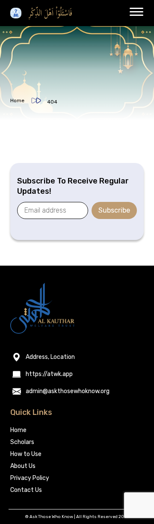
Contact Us (26, 490)
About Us (23, 466)
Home (17, 101)
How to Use (25, 454)
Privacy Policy (29, 478)
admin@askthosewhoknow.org (68, 391)
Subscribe (114, 210)
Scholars (22, 442)
